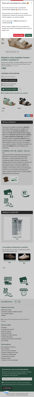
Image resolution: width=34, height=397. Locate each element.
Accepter (28, 35)
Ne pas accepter (18, 35)
